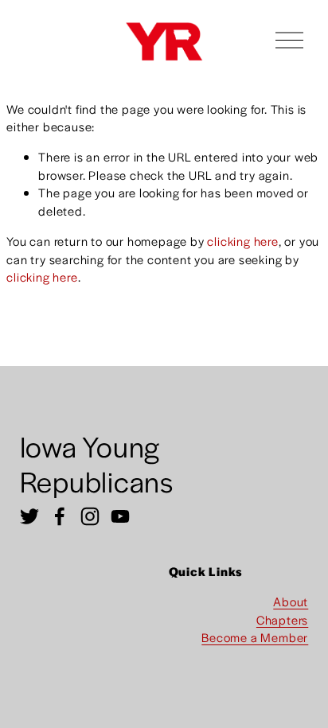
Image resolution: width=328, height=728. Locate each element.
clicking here (242, 240)
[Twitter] (29, 516)
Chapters (282, 619)
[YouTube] (120, 516)
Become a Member (254, 637)
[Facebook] (59, 516)
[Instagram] (90, 516)
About (290, 601)
